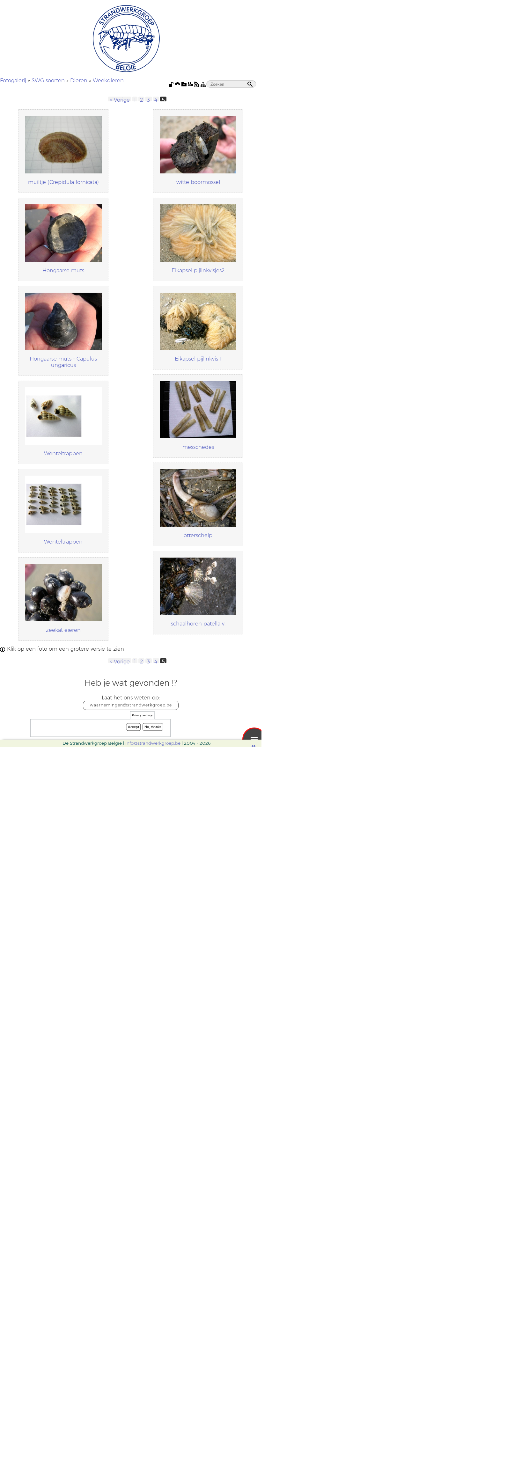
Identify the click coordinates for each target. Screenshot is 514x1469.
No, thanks (152, 727)
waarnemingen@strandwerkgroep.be (131, 705)
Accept (133, 727)
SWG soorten (48, 80)
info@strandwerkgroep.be (152, 743)
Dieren (78, 80)
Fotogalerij (13, 80)
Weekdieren (108, 80)
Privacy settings (142, 715)
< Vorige (120, 99)
